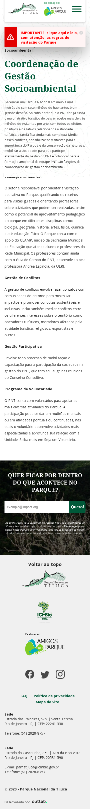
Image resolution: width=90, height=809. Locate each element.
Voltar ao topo (45, 564)
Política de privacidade (54, 696)
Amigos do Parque (55, 11)
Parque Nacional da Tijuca (23, 8)
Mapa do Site (47, 702)
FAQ (24, 696)
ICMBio (45, 612)
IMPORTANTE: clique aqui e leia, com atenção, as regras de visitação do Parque (49, 37)
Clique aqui (71, 526)
